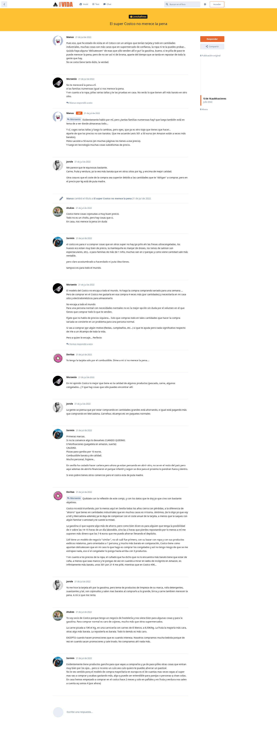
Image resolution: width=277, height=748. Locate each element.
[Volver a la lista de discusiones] (4, 4)
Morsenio (75, 119)
